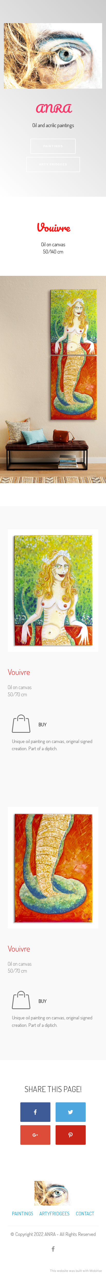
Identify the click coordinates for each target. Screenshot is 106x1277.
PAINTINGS (53, 146)
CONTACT (84, 1213)
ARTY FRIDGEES (53, 164)
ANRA (53, 108)
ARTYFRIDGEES (54, 1213)
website (62, 1271)
